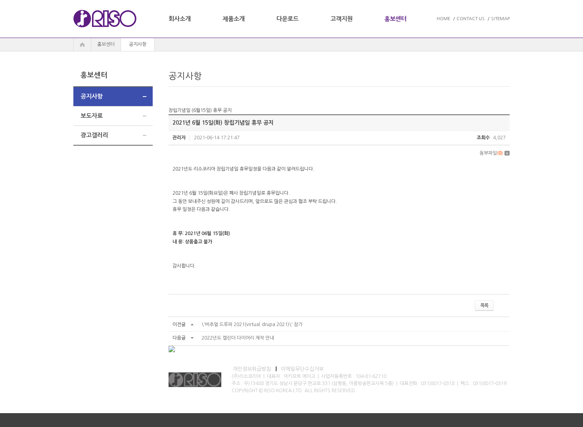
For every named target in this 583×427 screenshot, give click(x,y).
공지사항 (92, 96)
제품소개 (233, 19)
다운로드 (287, 19)
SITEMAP (500, 19)
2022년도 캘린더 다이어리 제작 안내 (237, 338)
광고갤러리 (94, 135)
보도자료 (92, 116)
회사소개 (180, 19)
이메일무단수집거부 (302, 369)
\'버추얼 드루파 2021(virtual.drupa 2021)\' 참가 (252, 324)
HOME (443, 19)
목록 (484, 305)
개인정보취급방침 (252, 369)
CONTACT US (470, 19)
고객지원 (341, 19)
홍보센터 (395, 19)
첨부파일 (491, 153)
